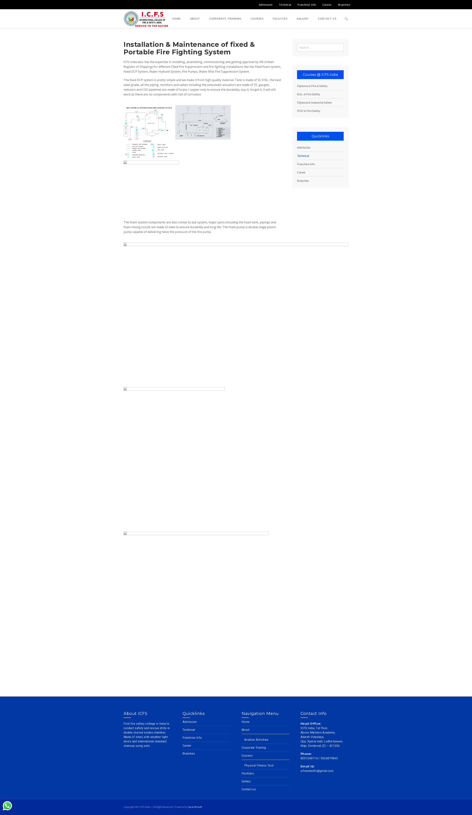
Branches (303, 180)
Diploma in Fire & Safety (312, 86)
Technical (303, 155)
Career (301, 172)
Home (245, 722)
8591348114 (309, 758)
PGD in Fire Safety (308, 110)
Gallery (246, 781)
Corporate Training (254, 747)
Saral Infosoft (195, 807)
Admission (303, 147)
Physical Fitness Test (258, 765)
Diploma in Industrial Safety (314, 102)
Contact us (249, 789)
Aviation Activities (256, 739)
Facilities (248, 773)
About (245, 730)
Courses (247, 755)
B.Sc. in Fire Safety (308, 94)
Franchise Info (306, 164)
